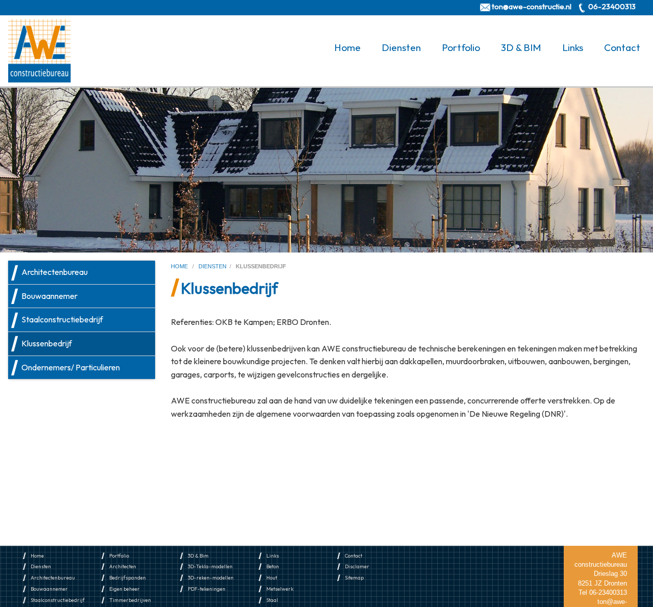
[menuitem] (349, 47)
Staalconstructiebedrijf (62, 319)
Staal (272, 600)
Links (572, 47)
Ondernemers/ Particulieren (70, 367)
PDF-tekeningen (206, 589)
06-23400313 (612, 6)
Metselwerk (279, 589)
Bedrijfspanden (127, 577)
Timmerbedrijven (130, 600)
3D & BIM (521, 47)
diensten (212, 266)
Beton (272, 566)
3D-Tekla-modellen (210, 566)
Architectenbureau (54, 272)
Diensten (401, 47)
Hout (271, 577)
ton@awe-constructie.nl (531, 6)
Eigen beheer (124, 589)
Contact (622, 47)
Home (347, 47)
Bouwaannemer (49, 296)
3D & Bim (198, 555)
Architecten (122, 566)
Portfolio (461, 47)
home (180, 266)
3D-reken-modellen (211, 577)
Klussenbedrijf (46, 343)
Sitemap (354, 577)
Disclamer (357, 566)
